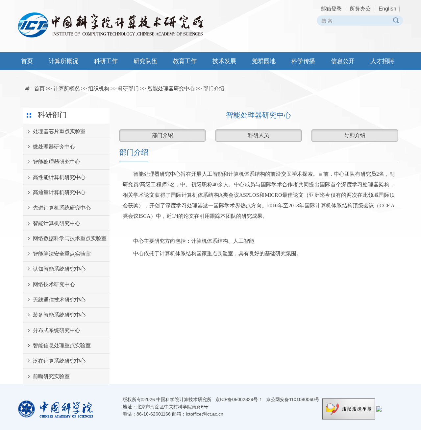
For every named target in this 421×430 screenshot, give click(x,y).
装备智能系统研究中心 (59, 315)
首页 (27, 61)
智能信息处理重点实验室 (62, 345)
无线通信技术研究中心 (59, 300)
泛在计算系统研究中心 (59, 361)
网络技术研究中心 (54, 284)
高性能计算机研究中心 (59, 177)
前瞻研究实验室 (51, 376)
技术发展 (224, 61)
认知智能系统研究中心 (59, 269)
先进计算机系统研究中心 (62, 208)
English (387, 8)
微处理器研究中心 (54, 146)
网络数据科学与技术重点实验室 (70, 238)
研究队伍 (145, 61)
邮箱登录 (331, 8)
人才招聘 (382, 61)
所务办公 (360, 8)
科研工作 (106, 61)
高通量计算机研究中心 (59, 192)
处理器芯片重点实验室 (59, 131)
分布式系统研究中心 (56, 330)
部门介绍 (213, 88)
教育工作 (185, 61)
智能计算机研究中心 (56, 223)
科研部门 (128, 88)
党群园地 (264, 61)
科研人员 (258, 135)
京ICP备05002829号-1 (238, 399)
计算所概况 (63, 61)
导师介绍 (354, 135)
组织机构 (98, 88)
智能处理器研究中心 (171, 88)
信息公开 (343, 61)
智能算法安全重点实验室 (62, 254)
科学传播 (303, 61)
